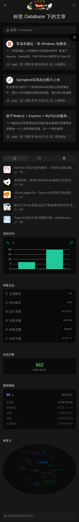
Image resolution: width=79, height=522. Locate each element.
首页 (13, 30)
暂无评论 (60, 136)
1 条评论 (60, 100)
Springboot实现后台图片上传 (38, 80)
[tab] (15, 158)
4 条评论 (60, 64)
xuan (14, 64)
